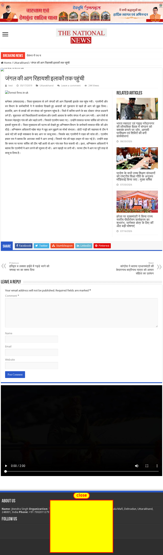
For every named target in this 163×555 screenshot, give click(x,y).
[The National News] (81, 35)
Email (8, 346)
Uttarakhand (21, 62)
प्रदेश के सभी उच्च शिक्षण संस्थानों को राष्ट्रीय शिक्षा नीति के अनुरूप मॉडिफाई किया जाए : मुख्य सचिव (136, 176)
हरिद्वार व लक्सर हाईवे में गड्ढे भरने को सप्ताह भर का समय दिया (29, 266)
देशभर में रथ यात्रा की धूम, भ (41, 55)
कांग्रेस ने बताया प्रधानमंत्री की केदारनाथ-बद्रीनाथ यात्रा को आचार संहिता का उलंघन (135, 268)
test (10, 85)
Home (7, 62)
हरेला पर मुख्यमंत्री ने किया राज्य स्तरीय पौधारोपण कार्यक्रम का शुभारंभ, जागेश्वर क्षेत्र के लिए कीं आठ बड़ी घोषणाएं (135, 221)
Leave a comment (71, 85)
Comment (12, 295)
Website (10, 359)
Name (8, 333)
